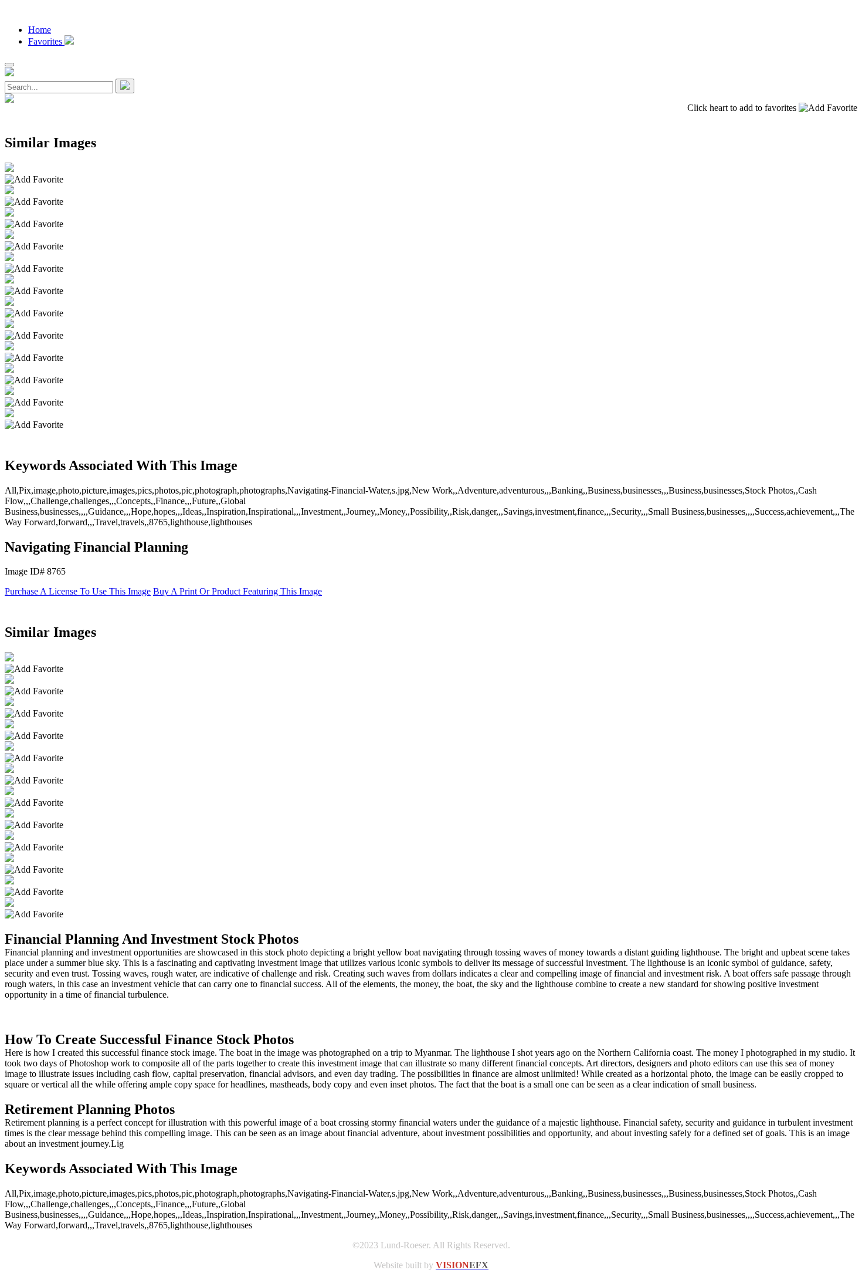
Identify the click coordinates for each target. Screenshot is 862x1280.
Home (39, 30)
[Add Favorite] (34, 179)
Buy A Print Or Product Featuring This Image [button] (237, 591)
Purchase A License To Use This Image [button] (78, 591)
